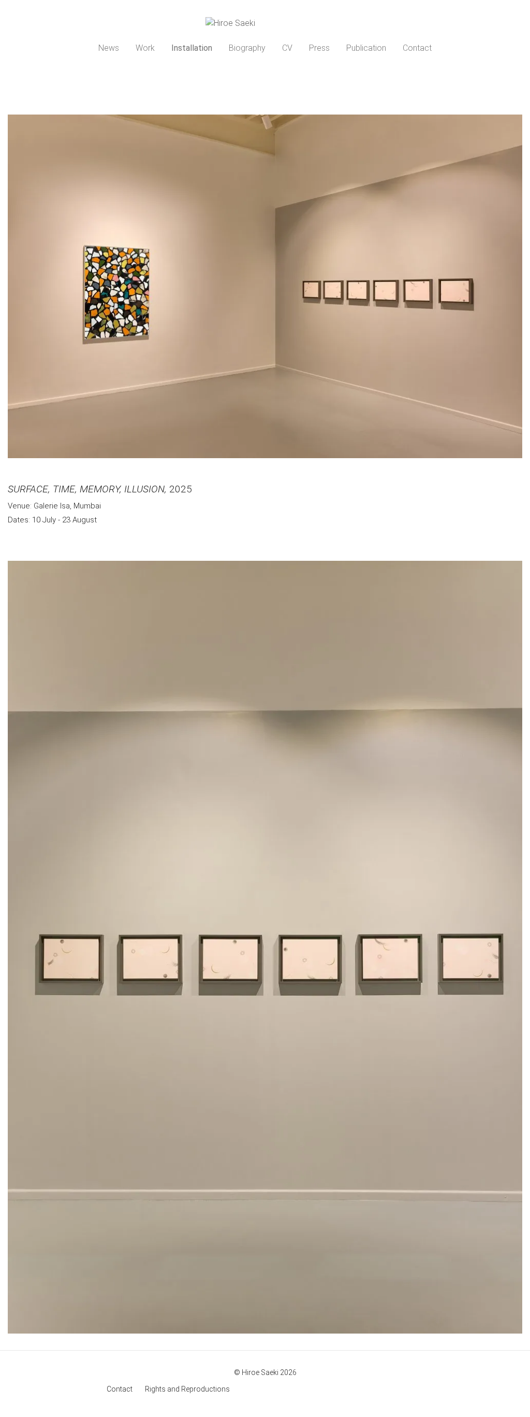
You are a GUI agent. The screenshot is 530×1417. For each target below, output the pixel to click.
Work (145, 48)
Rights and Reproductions (187, 1389)
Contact (417, 48)
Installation (191, 48)
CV (287, 48)
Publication (366, 48)
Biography (247, 48)
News (108, 48)
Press (319, 48)
